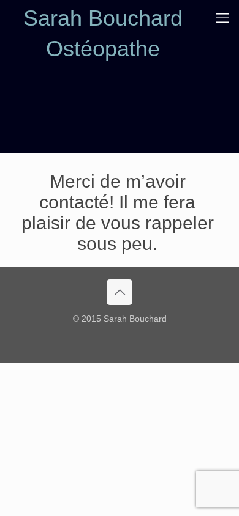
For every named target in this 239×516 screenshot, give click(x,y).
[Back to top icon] (119, 292)
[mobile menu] (222, 18)
